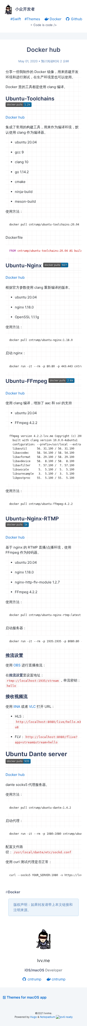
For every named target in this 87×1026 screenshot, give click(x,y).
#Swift (15, 19)
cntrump (34, 979)
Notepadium (47, 1017)
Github (76, 19)
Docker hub (15, 117)
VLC (32, 706)
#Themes (32, 19)
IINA (16, 706)
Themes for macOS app (26, 997)
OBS (17, 665)
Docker (55, 19)
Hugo (33, 1017)
